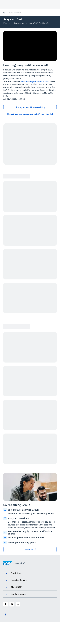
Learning (20, 563)
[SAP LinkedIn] (18, 604)
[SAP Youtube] (11, 604)
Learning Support (19, 580)
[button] (30, 549)
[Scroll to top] (5, 614)
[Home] (4, 13)
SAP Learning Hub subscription (35, 81)
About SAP (16, 587)
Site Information (18, 594)
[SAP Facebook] (5, 604)
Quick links (16, 573)
